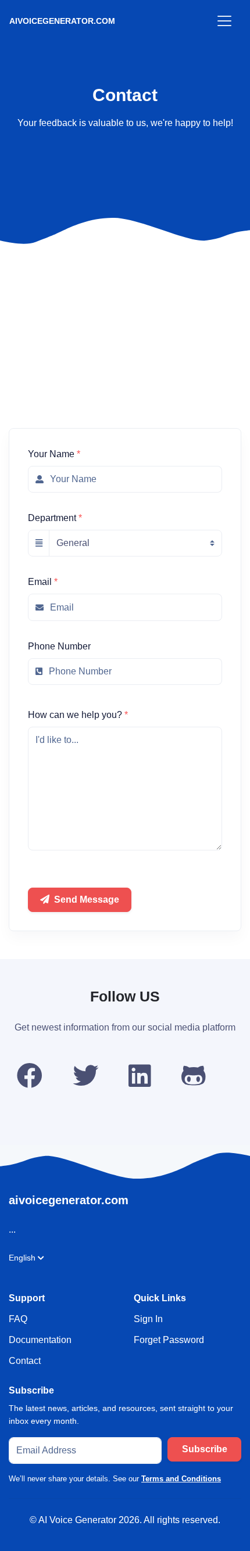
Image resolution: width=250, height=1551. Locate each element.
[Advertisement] (125, 297)
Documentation (40, 1340)
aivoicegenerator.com (68, 1200)
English (22, 1257)
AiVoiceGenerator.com (62, 21)
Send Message (86, 899)
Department (55, 518)
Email (43, 582)
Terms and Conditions (181, 1478)
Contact (25, 1361)
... (12, 1229)
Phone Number (59, 646)
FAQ (18, 1319)
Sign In (148, 1319)
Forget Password (169, 1340)
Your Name (54, 454)
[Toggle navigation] (224, 21)
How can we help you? (78, 715)
